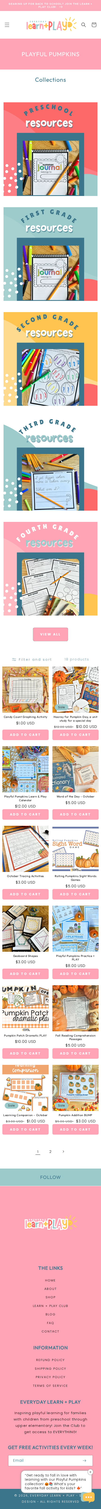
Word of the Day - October (76, 796)
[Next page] (63, 1151)
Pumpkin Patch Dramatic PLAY (25, 1035)
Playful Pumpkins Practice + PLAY (75, 957)
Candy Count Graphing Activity (25, 717)
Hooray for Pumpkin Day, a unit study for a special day (75, 718)
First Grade (48, 305)
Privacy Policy (51, 1377)
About (50, 1289)
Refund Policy (50, 1360)
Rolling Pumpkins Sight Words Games (76, 878)
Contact (50, 1331)
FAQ (50, 1323)
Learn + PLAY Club (50, 1306)
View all (50, 634)
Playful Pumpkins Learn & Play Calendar (25, 798)
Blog (51, 1314)
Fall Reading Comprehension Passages (75, 1037)
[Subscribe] (84, 1460)
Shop (51, 1297)
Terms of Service (50, 1386)
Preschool (47, 200)
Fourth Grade (48, 620)
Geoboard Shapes (25, 956)
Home (50, 1280)
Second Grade (47, 410)
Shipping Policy (50, 1368)
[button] (7, 25)
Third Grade (48, 515)
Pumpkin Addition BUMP (75, 1115)
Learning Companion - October (25, 1115)
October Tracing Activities (25, 876)
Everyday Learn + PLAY (52, 1495)
